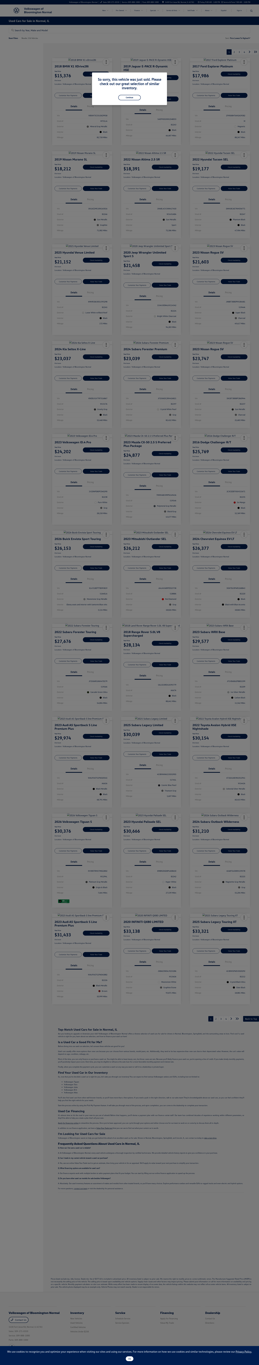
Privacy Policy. (244, 1351)
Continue (129, 97)
